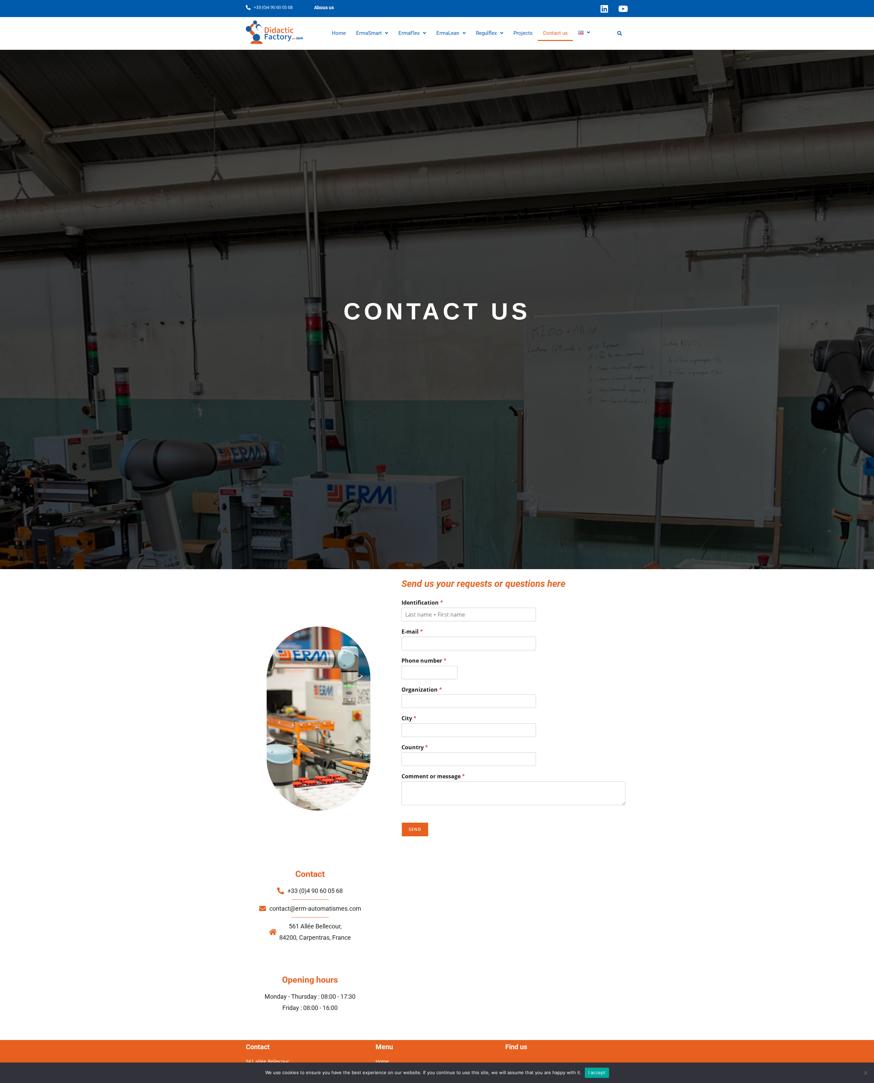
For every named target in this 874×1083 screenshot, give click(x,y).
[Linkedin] (604, 8)
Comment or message (433, 776)
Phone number (424, 660)
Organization (421, 689)
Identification (422, 602)
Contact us (555, 33)
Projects (523, 33)
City (409, 718)
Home (339, 33)
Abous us (324, 7)
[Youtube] (623, 8)
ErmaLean (447, 33)
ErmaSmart (369, 33)
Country (414, 747)
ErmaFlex (409, 33)
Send (415, 829)
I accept (597, 1072)
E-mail (412, 631)
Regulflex (486, 33)
